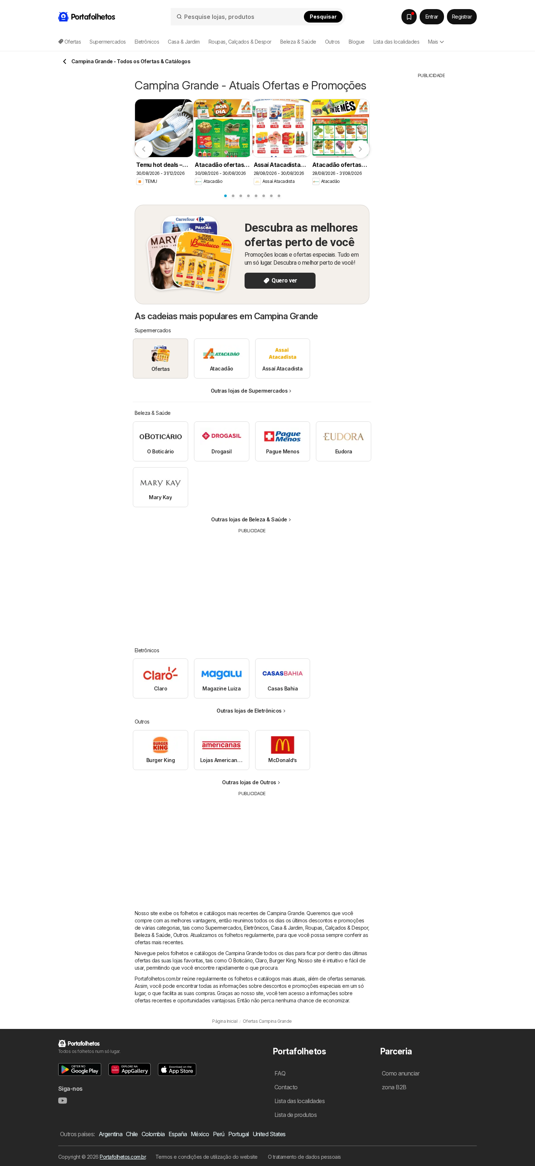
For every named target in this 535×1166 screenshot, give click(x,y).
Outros (180, 935)
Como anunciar (400, 1073)
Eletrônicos (256, 928)
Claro (261, 960)
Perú (219, 1134)
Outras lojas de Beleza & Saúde (249, 519)
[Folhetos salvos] (409, 16)
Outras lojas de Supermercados (249, 391)
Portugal (238, 1134)
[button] (79, 1069)
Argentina (110, 1134)
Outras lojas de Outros (249, 782)
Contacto (286, 1087)
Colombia (153, 1134)
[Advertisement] (252, 585)
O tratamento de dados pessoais (304, 1157)
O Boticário (240, 960)
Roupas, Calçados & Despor (336, 928)
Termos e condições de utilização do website (206, 1157)
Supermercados (223, 928)
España (178, 1134)
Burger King (282, 960)
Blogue (357, 42)
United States (269, 1134)
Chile (132, 1134)
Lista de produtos (295, 1114)
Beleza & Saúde (153, 935)
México (200, 1134)
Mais (433, 42)
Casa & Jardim (286, 928)
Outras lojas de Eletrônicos (249, 711)
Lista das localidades (396, 42)
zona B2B (394, 1087)
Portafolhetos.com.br (123, 1157)
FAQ (279, 1073)
